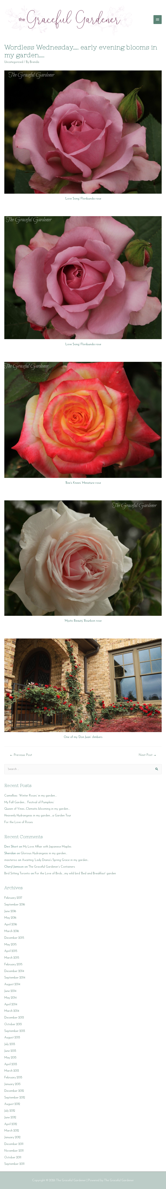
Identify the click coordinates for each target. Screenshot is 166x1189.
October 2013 (13, 1024)
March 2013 (11, 1070)
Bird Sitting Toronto (17, 873)
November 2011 (14, 1150)
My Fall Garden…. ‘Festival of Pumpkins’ (29, 802)
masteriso (10, 860)
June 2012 (10, 1117)
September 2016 (14, 904)
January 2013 (12, 1084)
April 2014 (10, 1004)
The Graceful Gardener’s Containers (52, 866)
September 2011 (14, 1164)
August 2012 (12, 1104)
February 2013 (13, 1077)
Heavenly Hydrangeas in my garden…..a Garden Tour (37, 815)
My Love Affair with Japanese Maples (47, 846)
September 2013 (14, 1031)
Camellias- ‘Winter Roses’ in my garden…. (30, 795)
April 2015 (10, 951)
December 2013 (14, 1017)
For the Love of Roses (18, 822)
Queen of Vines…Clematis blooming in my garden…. (37, 809)
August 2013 (12, 1037)
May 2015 (10, 944)
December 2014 (14, 971)
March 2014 (11, 1011)
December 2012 (14, 1091)
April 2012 (10, 1124)
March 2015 (11, 957)
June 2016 (10, 911)
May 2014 (10, 997)
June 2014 (10, 991)
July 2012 (9, 1110)
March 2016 (11, 931)
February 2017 (13, 898)
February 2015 (13, 964)
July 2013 (9, 1044)
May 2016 (10, 917)
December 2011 (13, 1144)
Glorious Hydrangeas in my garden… (44, 853)
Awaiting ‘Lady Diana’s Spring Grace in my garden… (55, 860)
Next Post (147, 755)
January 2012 (12, 1137)
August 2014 (12, 984)
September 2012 (14, 1097)
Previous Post (21, 755)
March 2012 (11, 1130)
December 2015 (14, 938)
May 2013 (10, 1057)
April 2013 (10, 1064)
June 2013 (10, 1051)
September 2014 (14, 977)
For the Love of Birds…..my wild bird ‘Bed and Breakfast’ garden (75, 873)
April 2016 (10, 924)
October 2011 (12, 1157)
